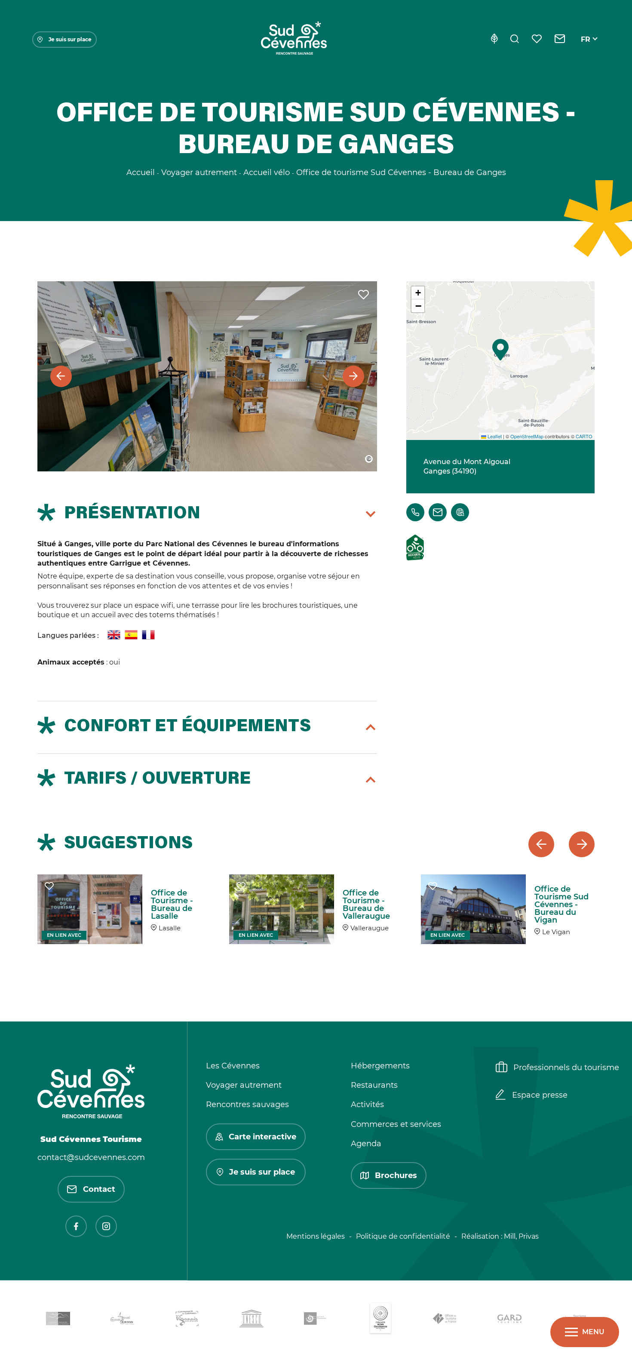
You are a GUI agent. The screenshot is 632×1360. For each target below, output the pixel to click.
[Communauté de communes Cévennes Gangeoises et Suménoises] (58, 1320)
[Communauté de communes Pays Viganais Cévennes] (187, 1320)
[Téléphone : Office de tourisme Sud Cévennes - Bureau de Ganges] (415, 512)
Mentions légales (315, 1236)
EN (586, 49)
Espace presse (540, 1095)
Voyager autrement (244, 1085)
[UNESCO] (251, 1320)
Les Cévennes (233, 1066)
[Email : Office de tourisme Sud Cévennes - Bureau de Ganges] (438, 512)
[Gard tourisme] (509, 1320)
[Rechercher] (514, 40)
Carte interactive (262, 1137)
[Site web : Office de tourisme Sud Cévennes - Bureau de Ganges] (460, 512)
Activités (367, 1104)
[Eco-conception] (494, 39)
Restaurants (374, 1085)
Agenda (366, 1143)
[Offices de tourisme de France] (445, 1320)
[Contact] (560, 40)
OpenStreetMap (526, 436)
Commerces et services (396, 1124)
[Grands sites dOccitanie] (380, 1320)
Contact (99, 1189)
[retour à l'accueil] (293, 40)
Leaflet (494, 436)
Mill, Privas (521, 1236)
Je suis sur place (70, 39)
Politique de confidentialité (403, 1236)
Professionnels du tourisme (566, 1067)
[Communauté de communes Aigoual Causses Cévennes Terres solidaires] (122, 1320)
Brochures (396, 1175)
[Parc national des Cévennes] (316, 1320)
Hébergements (380, 1066)
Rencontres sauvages (247, 1104)
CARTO (584, 436)
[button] (500, 349)
